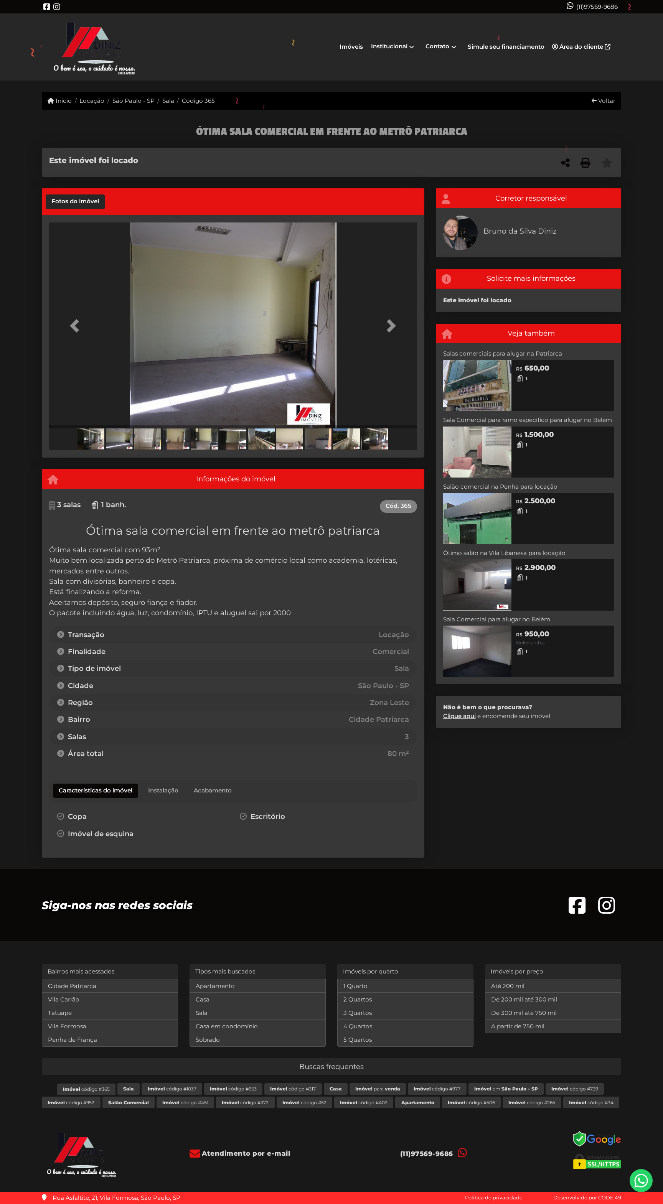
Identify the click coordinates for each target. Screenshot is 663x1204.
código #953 (233, 1089)
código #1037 (172, 1089)
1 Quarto (355, 986)
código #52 (304, 1102)
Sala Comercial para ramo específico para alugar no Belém (527, 419)
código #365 (86, 1089)
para (377, 1089)
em (506, 1089)
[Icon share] (47, 6)
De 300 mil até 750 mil (524, 1012)
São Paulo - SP (133, 100)
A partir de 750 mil (517, 1026)
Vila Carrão (63, 999)
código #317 (293, 1089)
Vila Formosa (67, 1026)
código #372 (245, 1102)
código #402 (364, 1102)
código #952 (71, 1102)
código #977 (437, 1089)
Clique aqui (459, 716)
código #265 (531, 1102)
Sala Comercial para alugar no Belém (496, 619)
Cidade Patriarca (72, 986)
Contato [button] (437, 46)
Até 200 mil (507, 986)
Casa (202, 999)
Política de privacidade (494, 1197)
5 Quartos (357, 1039)
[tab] (75, 201)
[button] (76, 325)
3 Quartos (357, 1012)
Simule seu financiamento (506, 46)
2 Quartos (357, 999)
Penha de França (72, 1039)
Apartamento (215, 986)
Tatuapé (60, 1012)
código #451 (185, 1102)
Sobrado (208, 1039)
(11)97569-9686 (597, 6)
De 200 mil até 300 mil (524, 999)
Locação (91, 100)
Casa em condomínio (227, 1026)
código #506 (471, 1102)
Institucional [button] (389, 46)
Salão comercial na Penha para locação (500, 486)
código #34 (591, 1102)
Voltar (606, 100)
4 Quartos (357, 1026)
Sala (168, 100)
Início (63, 100)
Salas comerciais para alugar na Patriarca (502, 353)
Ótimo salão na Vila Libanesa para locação (504, 553)
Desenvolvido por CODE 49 (587, 1197)
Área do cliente (581, 46)
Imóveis (351, 46)
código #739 (574, 1089)
